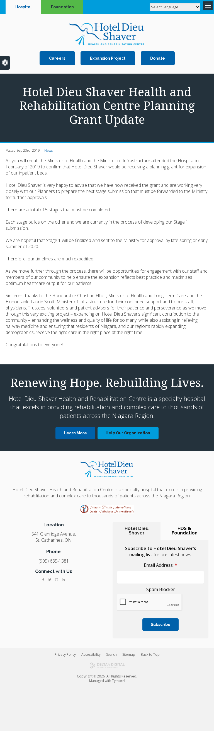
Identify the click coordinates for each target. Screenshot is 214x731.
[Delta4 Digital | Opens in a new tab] (107, 665)
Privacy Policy (65, 654)
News (48, 150)
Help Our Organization (128, 433)
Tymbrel (118, 680)
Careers (57, 58)
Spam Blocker (160, 589)
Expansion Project (107, 58)
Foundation (62, 7)
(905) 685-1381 (53, 561)
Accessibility (91, 654)
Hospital (23, 7)
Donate (157, 58)
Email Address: (160, 565)
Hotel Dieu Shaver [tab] (137, 531)
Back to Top (150, 654)
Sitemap (128, 654)
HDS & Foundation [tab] (185, 531)
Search (111, 654)
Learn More (75, 433)
